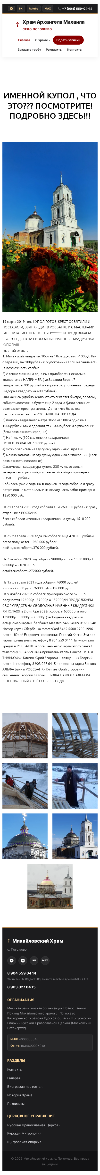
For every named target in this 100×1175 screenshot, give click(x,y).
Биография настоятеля (25, 1087)
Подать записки (68, 40)
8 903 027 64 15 (21, 987)
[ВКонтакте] (22, 960)
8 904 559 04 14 (21, 973)
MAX (48, 8)
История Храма (20, 1095)
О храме (42, 40)
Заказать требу (29, 49)
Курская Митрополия (24, 1133)
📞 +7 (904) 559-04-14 (75, 8)
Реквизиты (54, 49)
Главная (24, 40)
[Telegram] (11, 8)
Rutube (33, 8)
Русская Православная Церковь (33, 1125)
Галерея (14, 1078)
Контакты (74, 49)
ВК (21, 8)
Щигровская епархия (24, 1142)
